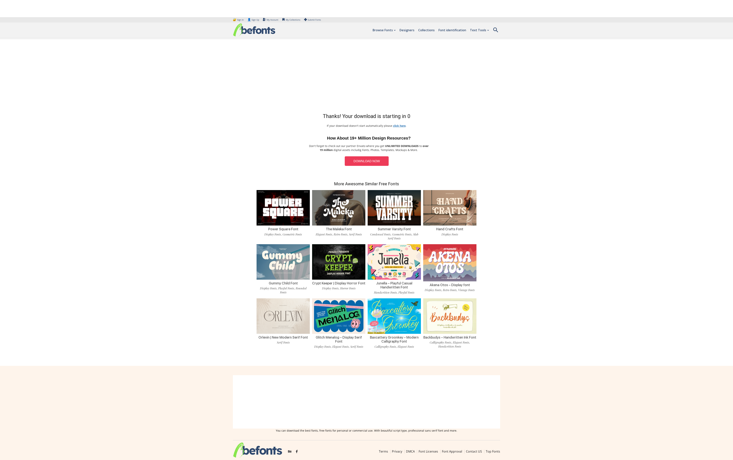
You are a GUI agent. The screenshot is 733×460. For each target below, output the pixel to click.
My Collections (293, 19)
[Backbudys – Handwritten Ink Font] (449, 316)
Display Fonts (272, 234)
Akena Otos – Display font (450, 285)
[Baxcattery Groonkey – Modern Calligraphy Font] (394, 316)
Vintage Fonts (466, 290)
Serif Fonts (355, 234)
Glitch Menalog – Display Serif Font (339, 339)
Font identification (452, 30)
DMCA (410, 451)
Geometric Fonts (292, 234)
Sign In (238, 19)
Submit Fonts (314, 19)
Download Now (367, 161)
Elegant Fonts (324, 234)
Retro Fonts (340, 234)
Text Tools (478, 30)
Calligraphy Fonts (385, 346)
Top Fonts (493, 451)
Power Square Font (283, 229)
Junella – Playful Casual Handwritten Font (394, 285)
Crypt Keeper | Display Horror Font (338, 283)
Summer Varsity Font (394, 229)
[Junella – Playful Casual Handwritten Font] (394, 261)
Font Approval (452, 451)
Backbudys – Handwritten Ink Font (449, 337)
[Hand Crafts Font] (449, 207)
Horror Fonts (348, 288)
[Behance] (289, 451)
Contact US (474, 451)
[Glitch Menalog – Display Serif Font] (338, 316)
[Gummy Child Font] (283, 261)
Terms (383, 451)
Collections (426, 30)
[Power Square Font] (283, 207)
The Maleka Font (339, 229)
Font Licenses (428, 451)
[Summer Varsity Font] (394, 207)
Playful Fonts (286, 288)
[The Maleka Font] (338, 207)
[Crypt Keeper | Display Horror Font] (338, 261)
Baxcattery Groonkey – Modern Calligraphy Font (394, 339)
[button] (495, 31)
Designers (407, 30)
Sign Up (253, 19)
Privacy (397, 451)
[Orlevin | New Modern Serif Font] (283, 316)
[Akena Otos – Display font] (449, 262)
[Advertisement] (366, 76)
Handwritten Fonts (385, 292)
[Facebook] (297, 451)
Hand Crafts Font (449, 229)
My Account (272, 19)
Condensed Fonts (380, 234)
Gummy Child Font (283, 283)
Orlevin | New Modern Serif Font (283, 337)
